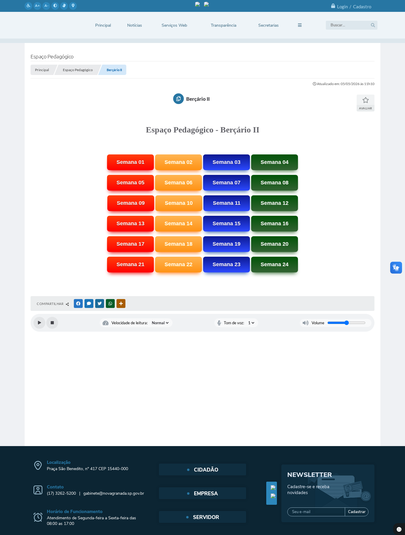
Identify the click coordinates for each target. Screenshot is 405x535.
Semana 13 (130, 223)
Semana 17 (130, 244)
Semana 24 (274, 264)
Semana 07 (226, 183)
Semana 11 (226, 203)
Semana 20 (274, 244)
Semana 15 (226, 223)
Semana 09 (131, 203)
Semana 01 (130, 162)
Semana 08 (274, 183)
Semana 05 (130, 183)
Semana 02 (178, 162)
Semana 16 (274, 223)
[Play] (39, 323)
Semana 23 (226, 264)
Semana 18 (178, 244)
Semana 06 (178, 183)
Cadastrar (357, 512)
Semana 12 (274, 203)
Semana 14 (178, 223)
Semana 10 (179, 203)
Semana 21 (130, 264)
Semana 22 (178, 264)
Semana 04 (274, 162)
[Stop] (52, 323)
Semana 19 (226, 244)
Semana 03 (226, 162)
